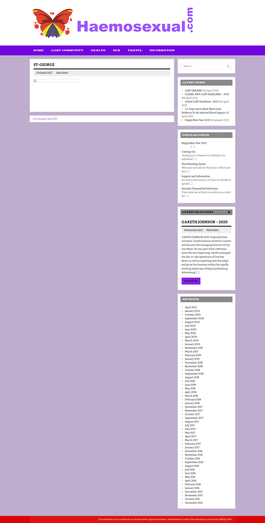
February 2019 (193, 355)
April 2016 (190, 480)
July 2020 (190, 325)
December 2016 (194, 451)
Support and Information (196, 176)
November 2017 (194, 410)
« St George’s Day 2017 (44, 118)
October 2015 (192, 499)
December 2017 (194, 406)
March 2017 (191, 440)
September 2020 (194, 318)
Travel (135, 50)
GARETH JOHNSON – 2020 (205, 222)
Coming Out (188, 151)
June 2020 (190, 329)
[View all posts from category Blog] (229, 212)
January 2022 (192, 311)
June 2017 (190, 429)
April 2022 (191, 307)
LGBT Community (67, 50)
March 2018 (191, 395)
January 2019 (192, 359)
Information (162, 50)
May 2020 (190, 333)
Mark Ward (62, 72)
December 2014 (194, 502)
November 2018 (194, 366)
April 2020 (191, 336)
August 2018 (192, 377)
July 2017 (190, 425)
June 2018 (190, 384)
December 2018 (194, 362)
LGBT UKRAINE (193, 90)
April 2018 (190, 392)
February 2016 (193, 484)
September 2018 (194, 373)
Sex (116, 50)
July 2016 (190, 469)
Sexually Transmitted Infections (200, 188)
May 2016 (190, 477)
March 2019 (191, 351)
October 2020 (193, 314)
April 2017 (190, 436)
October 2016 (192, 458)
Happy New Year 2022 (197, 120)
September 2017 (194, 418)
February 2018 (193, 399)
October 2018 (192, 370)
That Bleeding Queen (194, 164)
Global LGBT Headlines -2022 (201, 101)
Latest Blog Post (198, 212)
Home (38, 50)
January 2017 (192, 447)
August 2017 (192, 421)
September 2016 (194, 462)
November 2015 (194, 495)
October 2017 (192, 414)
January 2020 (192, 344)
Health (98, 50)
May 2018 (190, 388)
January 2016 (192, 488)
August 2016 (192, 465)
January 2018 (192, 403)
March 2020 (192, 340)
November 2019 (194, 347)
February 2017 (193, 443)
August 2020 (192, 322)
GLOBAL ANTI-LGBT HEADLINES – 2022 (207, 94)
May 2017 (190, 432)
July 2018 (190, 381)
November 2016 (194, 454)
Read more (191, 281)
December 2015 (194, 491)
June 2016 (190, 473)
